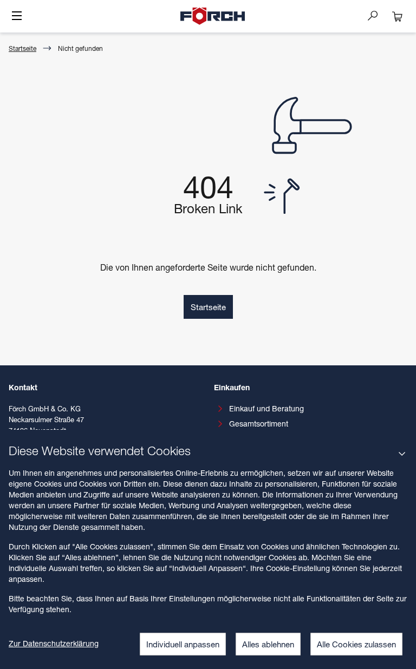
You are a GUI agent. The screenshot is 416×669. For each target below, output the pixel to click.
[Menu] (17, 17)
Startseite (22, 48)
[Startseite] (212, 16)
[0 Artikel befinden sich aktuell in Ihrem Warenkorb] (397, 16)
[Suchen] (377, 15)
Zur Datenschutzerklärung (54, 643)
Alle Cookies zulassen (356, 644)
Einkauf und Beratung (266, 408)
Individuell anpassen (182, 644)
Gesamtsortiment (258, 423)
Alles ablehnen (268, 644)
